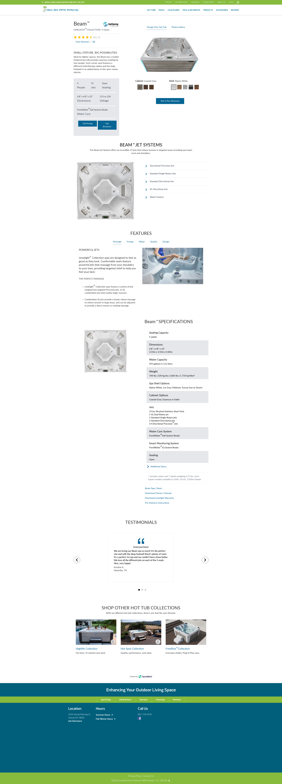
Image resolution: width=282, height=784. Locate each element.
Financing (195, 2)
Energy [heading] (130, 242)
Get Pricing (87, 124)
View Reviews (82, 42)
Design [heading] (165, 242)
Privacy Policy (135, 776)
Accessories (222, 10)
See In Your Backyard (170, 101)
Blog (231, 2)
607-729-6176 (145, 714)
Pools (162, 10)
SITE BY (164, 780)
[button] (140, 87)
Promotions (208, 2)
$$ (94, 42)
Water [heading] (142, 242)
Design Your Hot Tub (156, 27)
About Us (221, 2)
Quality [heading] (153, 242)
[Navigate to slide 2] (142, 590)
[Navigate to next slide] (205, 560)
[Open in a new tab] (145, 677)
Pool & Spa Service (191, 10)
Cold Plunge (173, 10)
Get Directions (75, 721)
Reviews (235, 10)
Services (143, 699)
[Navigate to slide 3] (145, 590)
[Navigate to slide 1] (139, 590)
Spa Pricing (106, 699)
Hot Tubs (151, 10)
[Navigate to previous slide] (77, 560)
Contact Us (148, 776)
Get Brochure (181, 2)
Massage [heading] (117, 242)
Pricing (168, 2)
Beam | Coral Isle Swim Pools (60, 9)
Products (208, 10)
